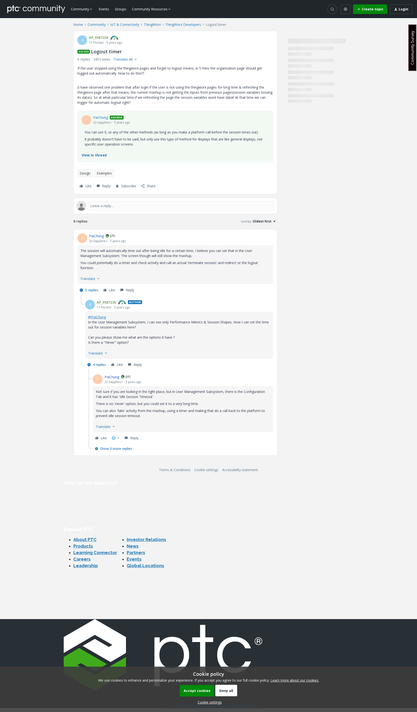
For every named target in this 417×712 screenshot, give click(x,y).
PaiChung (100, 117)
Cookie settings (206, 470)
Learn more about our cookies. (295, 680)
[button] (370, 9)
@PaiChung (97, 317)
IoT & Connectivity (124, 24)
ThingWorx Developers (183, 24)
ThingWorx (152, 24)
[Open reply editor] (175, 206)
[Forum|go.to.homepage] (36, 9)
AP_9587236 (98, 37)
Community (97, 24)
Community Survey (412, 48)
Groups (120, 9)
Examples (104, 173)
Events (104, 9)
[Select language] (345, 9)
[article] (175, 263)
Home (78, 24)
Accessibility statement (240, 470)
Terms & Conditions (174, 470)
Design (85, 173)
